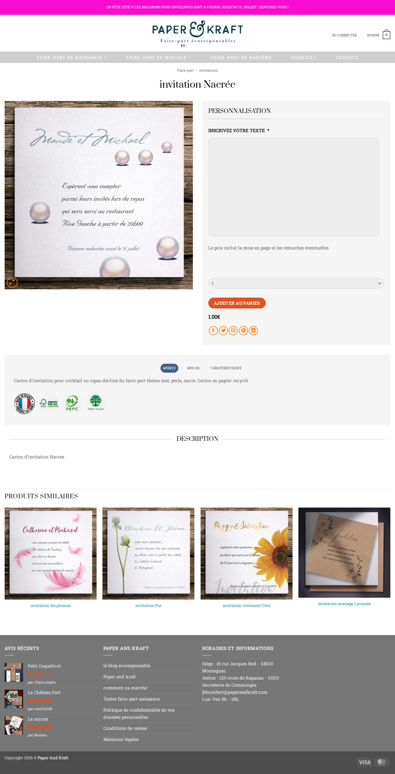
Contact (347, 57)
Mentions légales (121, 739)
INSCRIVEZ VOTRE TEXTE (238, 130)
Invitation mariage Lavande (344, 603)
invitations (208, 70)
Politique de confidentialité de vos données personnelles (139, 713)
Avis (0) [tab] (193, 368)
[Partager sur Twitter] (223, 330)
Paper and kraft (119, 677)
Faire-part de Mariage (156, 57)
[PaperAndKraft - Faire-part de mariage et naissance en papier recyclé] (197, 33)
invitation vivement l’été (246, 605)
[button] (344, 35)
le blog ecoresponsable (126, 665)
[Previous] (5, 566)
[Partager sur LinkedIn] (253, 330)
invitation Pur (148, 605)
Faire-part (185, 70)
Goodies (302, 57)
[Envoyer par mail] (233, 330)
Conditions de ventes (125, 728)
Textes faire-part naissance (131, 699)
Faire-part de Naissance (70, 57)
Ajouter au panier (237, 303)
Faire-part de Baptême (241, 57)
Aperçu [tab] (169, 368)
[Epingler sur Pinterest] (243, 330)
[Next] (390, 566)
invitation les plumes (51, 605)
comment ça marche (125, 688)
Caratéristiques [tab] (225, 368)
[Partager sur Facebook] (213, 330)
